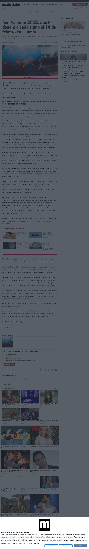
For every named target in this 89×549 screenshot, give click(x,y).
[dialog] (44, 533)
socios (11, 534)
